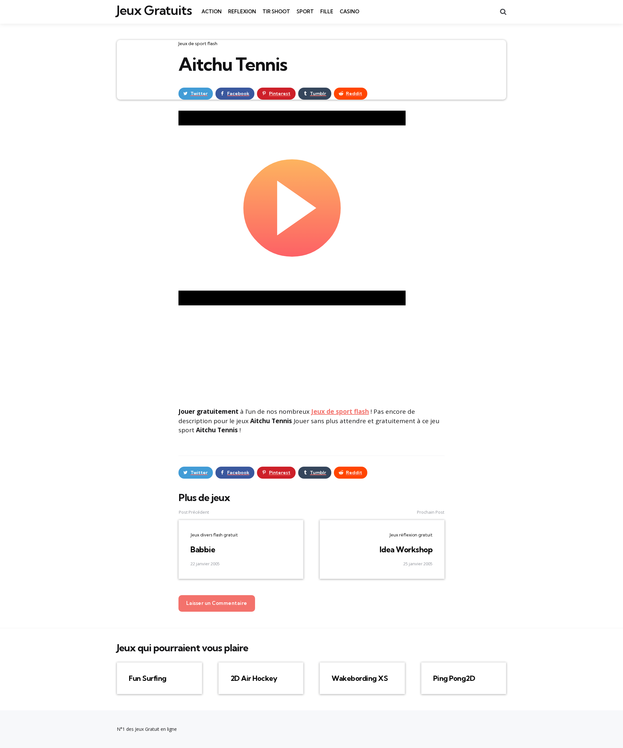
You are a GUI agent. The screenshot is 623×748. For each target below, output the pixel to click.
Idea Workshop (406, 549)
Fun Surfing (147, 678)
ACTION (212, 11)
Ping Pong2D (454, 678)
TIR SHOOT (276, 11)
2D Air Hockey (253, 678)
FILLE (326, 11)
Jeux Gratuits (154, 10)
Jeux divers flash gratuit (214, 534)
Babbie (202, 549)
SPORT (305, 11)
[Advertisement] (311, 355)
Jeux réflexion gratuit (411, 534)
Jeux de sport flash (197, 43)
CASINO (349, 11)
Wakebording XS (360, 678)
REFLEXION (242, 11)
